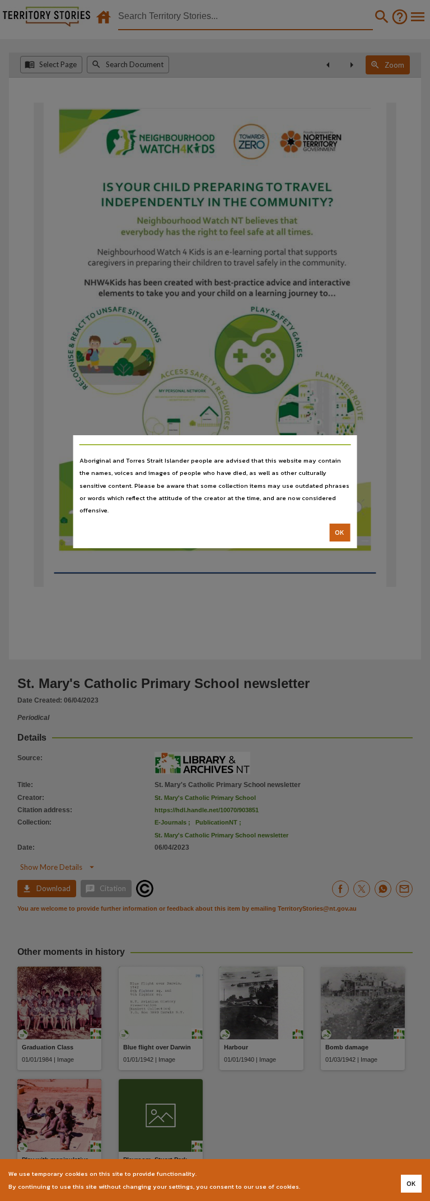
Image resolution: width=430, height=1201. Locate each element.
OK (339, 533)
